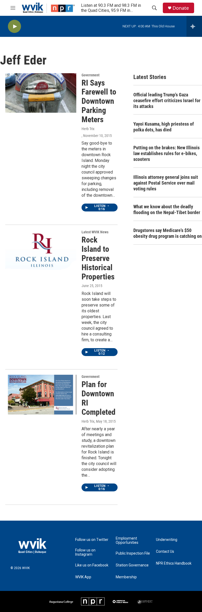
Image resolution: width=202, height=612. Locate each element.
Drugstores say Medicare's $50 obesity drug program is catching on (167, 233)
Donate (181, 8)
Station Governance (132, 565)
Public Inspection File (133, 553)
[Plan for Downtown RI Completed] (40, 394)
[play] (14, 26)
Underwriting (166, 540)
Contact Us (165, 552)
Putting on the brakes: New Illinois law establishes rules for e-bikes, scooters (166, 153)
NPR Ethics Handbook (173, 563)
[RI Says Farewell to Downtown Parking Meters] (40, 93)
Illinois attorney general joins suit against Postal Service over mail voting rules (165, 182)
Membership (126, 577)
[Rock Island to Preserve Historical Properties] (40, 250)
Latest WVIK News (95, 232)
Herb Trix (88, 129)
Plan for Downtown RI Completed (98, 398)
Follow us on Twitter (91, 540)
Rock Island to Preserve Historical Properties (98, 258)
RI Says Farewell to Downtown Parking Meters (99, 101)
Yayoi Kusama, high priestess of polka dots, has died (163, 126)
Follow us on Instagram (85, 552)
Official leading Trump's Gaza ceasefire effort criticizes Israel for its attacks (166, 100)
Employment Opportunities (127, 540)
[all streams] (194, 26)
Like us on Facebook (91, 565)
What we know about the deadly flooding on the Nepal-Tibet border (166, 209)
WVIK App (83, 577)
